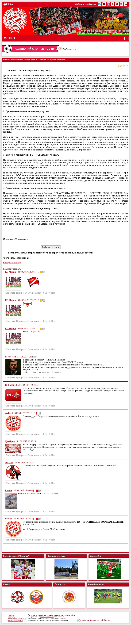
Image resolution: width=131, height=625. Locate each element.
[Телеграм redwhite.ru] (100, 4)
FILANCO (62, 618)
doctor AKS (10, 357)
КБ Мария (10, 272)
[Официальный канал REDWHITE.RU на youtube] (104, 4)
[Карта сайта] (121, 4)
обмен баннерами (15, 621)
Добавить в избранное (85, 4)
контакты (11, 617)
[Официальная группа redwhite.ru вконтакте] (108, 4)
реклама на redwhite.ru (17, 619)
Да (46, 293)
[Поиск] (117, 4)
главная (11, 615)
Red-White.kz (12, 385)
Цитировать (21, 293)
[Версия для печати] (125, 4)
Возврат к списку (12, 262)
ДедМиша (10, 441)
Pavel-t (8, 490)
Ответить (10, 293)
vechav (8, 413)
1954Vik (9, 462)
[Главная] (113, 4)
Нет (53, 293)
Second (8, 519)
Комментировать (12, 269)
